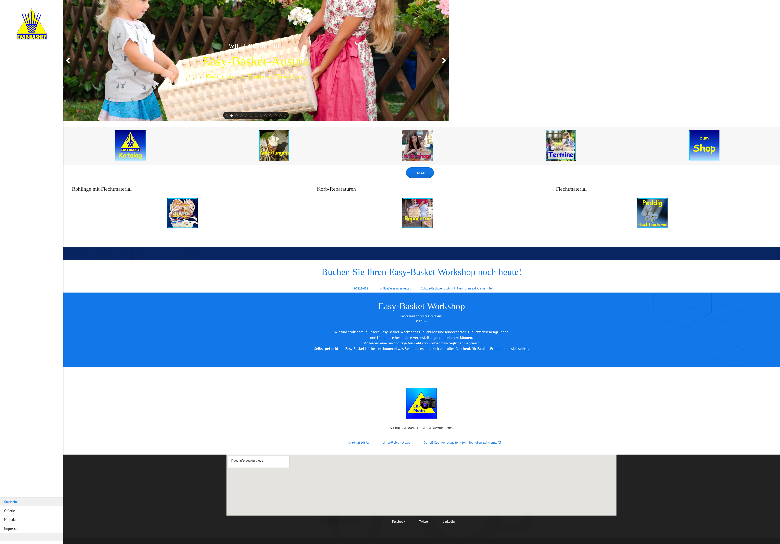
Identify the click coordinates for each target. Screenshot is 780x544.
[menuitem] (31, 501)
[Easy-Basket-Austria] (31, 25)
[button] (226, 115)
